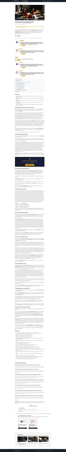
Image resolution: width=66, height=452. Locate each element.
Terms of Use (45, 450)
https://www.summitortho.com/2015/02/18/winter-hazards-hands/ (25, 345)
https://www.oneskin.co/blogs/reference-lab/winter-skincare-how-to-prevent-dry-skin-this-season (29, 356)
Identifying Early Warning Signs (20, 83)
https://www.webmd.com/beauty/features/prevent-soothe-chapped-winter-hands (27, 357)
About (36, 450)
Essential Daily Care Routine (19, 85)
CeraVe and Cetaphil (17, 297)
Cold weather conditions (26, 313)
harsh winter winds (41, 146)
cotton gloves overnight (30, 193)
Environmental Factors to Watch (20, 87)
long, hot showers (41, 139)
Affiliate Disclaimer (50, 450)
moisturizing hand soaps (34, 312)
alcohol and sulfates (25, 267)
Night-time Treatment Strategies (20, 86)
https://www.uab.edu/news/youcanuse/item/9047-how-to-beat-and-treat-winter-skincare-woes (29, 333)
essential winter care (31, 315)
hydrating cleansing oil (29, 195)
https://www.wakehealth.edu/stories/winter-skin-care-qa (23, 342)
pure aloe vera (39, 215)
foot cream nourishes (34, 320)
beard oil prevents (29, 321)
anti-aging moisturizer (40, 144)
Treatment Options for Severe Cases (20, 89)
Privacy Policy (41, 450)
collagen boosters (39, 322)
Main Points (17, 81)
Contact (39, 450)
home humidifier (29, 248)
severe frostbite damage (22, 122)
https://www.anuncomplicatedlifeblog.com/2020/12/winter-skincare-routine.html (27, 344)
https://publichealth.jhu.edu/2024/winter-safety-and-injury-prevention (25, 355)
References (17, 91)
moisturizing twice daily (33, 216)
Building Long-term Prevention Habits (21, 90)
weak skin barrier (22, 143)
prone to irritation (32, 268)
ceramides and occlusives (19, 196)
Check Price (23, 45)
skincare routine (41, 279)
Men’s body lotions (37, 196)
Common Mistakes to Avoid (19, 88)
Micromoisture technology (24, 198)
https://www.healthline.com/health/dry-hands (22, 343)
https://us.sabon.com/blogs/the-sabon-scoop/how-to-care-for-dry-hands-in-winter (27, 332)
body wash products (17, 199)
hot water (40, 297)
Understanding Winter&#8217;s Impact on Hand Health (23, 82)
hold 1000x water (17, 173)
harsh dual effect (29, 170)
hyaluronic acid (17, 144)
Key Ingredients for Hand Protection (20, 84)
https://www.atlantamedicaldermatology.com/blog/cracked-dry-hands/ (25, 358)
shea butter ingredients (27, 194)
